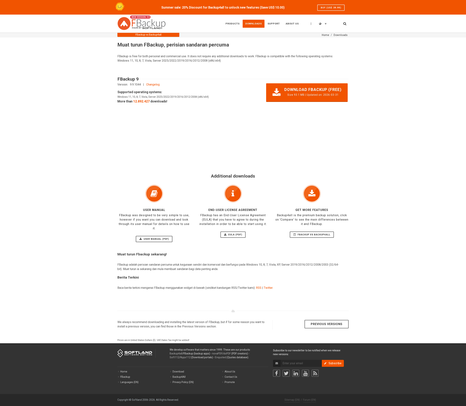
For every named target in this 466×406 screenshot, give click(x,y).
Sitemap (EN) (292, 399)
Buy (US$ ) (331, 7)
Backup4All (179, 376)
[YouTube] (305, 373)
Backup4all (176, 353)
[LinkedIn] (295, 373)
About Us (230, 371)
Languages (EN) (129, 382)
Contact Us (231, 376)
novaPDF (217, 353)
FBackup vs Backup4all (313, 234)
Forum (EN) (309, 399)
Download (178, 371)
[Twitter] (286, 373)
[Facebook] (276, 373)
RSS (258, 288)
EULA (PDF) (235, 234)
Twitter (268, 288)
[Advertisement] (226, 147)
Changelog (153, 84)
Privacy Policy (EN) (183, 382)
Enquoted (220, 357)
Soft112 (174, 357)
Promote (230, 382)
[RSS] (315, 373)
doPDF (227, 353)
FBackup (125, 376)
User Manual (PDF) (156, 239)
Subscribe (333, 363)
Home (123, 371)
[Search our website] (344, 23)
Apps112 (185, 357)
